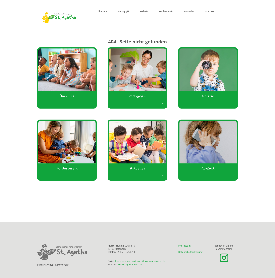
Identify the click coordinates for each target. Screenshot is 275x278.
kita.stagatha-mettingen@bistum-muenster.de (140, 261)
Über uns (102, 11)
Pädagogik (123, 11)
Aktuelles (189, 11)
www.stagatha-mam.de (130, 264)
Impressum (184, 245)
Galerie (144, 11)
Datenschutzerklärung (190, 252)
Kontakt (209, 11)
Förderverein (166, 11)
